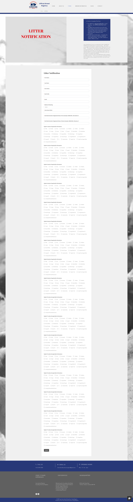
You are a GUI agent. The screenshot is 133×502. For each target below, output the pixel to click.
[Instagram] (38, 494)
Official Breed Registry (44, 4)
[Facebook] (36, 494)
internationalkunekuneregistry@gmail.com (66, 467)
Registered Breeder (99, 23)
